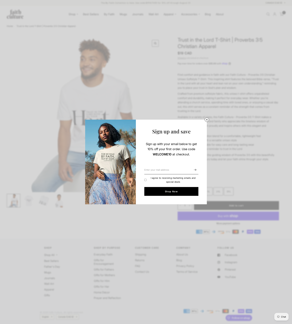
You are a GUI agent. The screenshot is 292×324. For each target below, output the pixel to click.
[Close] (207, 119)
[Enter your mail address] (195, 170)
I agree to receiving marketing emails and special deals (173, 180)
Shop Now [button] (171, 191)
